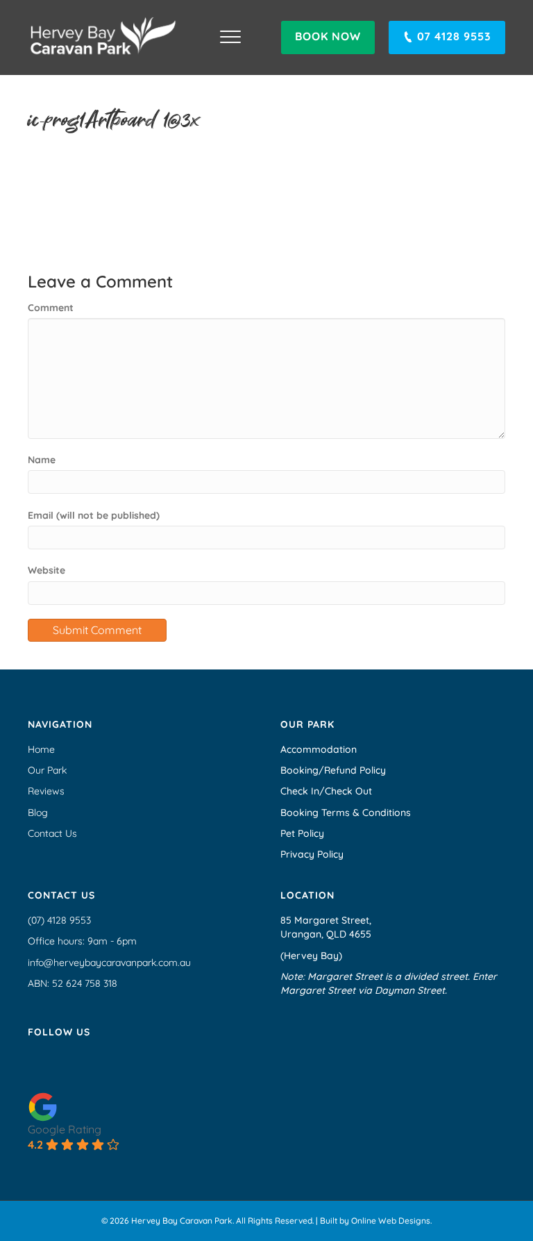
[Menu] (230, 37)
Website (46, 570)
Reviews (46, 791)
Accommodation (318, 749)
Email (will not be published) (94, 515)
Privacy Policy (312, 854)
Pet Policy (302, 833)
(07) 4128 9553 (59, 920)
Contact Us (52, 833)
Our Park (47, 770)
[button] (328, 37)
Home (41, 749)
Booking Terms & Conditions (345, 812)
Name (42, 459)
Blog (38, 812)
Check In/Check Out (326, 791)
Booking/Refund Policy (333, 770)
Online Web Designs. (391, 1220)
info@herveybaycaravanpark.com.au (109, 962)
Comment (51, 307)
